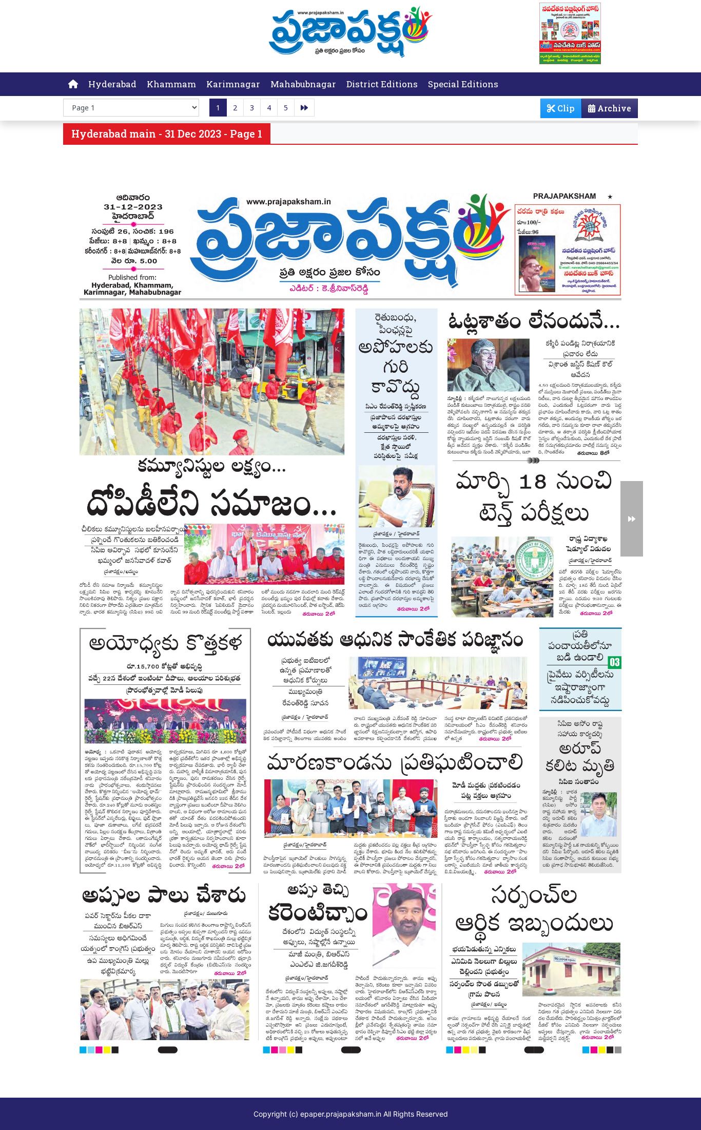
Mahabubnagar (303, 84)
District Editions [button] (382, 84)
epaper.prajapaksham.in (340, 1113)
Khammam (171, 84)
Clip (565, 108)
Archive (613, 108)
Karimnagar (233, 84)
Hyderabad (112, 84)
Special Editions (463, 84)
